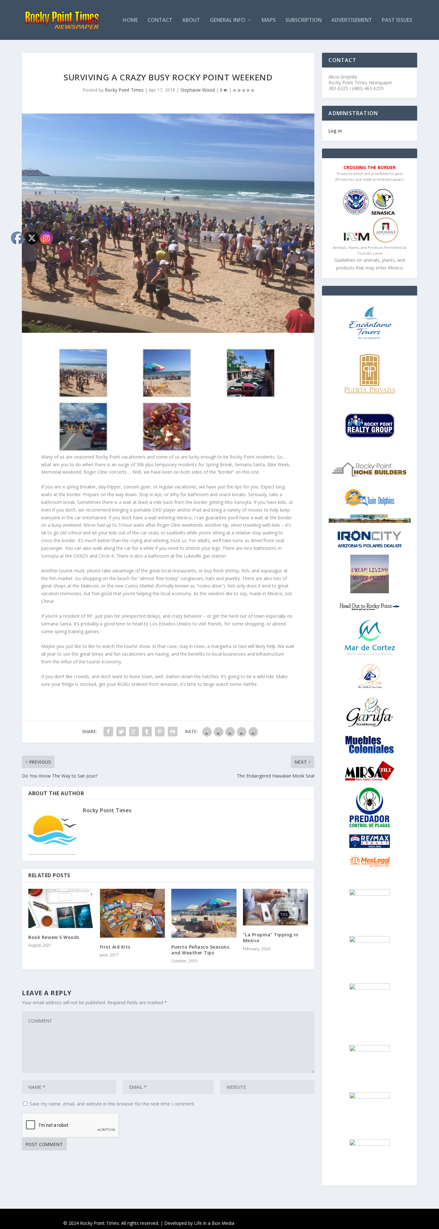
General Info (227, 20)
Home (130, 20)
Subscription (303, 20)
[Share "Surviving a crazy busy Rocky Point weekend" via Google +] (134, 731)
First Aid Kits (115, 947)
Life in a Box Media (214, 1223)
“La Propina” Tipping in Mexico (271, 937)
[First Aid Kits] (132, 913)
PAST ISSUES (397, 20)
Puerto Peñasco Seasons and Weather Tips (200, 950)
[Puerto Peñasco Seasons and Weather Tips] (204, 913)
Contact (160, 20)
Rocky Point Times (124, 90)
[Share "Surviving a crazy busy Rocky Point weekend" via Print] (172, 731)
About (191, 20)
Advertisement (351, 20)
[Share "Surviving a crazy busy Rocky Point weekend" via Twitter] (121, 731)
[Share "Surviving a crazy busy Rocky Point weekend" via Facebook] (108, 731)
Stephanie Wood (197, 90)
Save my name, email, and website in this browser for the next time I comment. (112, 1104)
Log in (335, 131)
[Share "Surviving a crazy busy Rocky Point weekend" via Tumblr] (146, 731)
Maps (269, 20)
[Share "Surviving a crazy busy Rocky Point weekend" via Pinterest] (159, 731)
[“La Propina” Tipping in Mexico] (275, 907)
